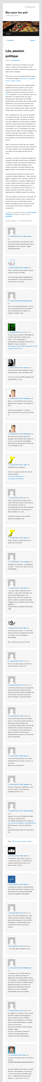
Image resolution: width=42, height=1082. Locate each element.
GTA (7, 94)
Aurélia (26, 268)
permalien (9, 216)
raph (25, 465)
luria (25, 756)
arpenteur (27, 562)
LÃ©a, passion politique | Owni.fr (22, 841)
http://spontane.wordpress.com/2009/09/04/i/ (22, 823)
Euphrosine (27, 968)
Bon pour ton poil (17, 12)
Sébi (25, 856)
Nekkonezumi (27, 301)
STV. (25, 588)
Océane (26, 368)
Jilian (24, 1055)
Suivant (33, 40)
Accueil (8, 34)
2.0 (24, 212)
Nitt (25, 628)
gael (25, 884)
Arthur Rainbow (28, 811)
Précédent (10, 40)
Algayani (26, 784)
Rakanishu (27, 398)
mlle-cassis (27, 236)
